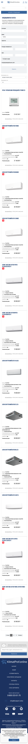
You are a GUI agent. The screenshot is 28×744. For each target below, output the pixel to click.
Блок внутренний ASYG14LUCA (10, 361)
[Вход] (24, 2)
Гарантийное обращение (14, 677)
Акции (14, 670)
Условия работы (14, 673)
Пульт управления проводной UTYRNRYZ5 (13, 90)
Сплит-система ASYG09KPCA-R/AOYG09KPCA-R (10, 313)
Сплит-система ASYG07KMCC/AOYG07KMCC (13, 587)
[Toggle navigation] (2, 2)
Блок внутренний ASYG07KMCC (10, 126)
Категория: (4, 28)
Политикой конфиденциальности (16, 734)
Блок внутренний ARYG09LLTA (10, 450)
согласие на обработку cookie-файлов (13, 733)
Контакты (14, 680)
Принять (14, 740)
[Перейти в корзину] (26, 2)
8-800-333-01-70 (14, 695)
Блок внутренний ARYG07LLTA (10, 404)
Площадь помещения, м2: (7, 46)
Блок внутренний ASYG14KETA (10, 495)
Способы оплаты (14, 684)
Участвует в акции (6, 58)
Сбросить (14, 69)
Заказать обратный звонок (14, 692)
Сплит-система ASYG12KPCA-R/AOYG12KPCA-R (10, 539)
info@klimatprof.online (16, 701)
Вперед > (20, 635)
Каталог (14, 666)
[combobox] (14, 31)
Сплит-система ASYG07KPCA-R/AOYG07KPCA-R (10, 265)
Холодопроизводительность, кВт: (8, 62)
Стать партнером (14, 688)
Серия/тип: (4, 40)
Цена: (3, 52)
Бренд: (3, 34)
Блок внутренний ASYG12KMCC (10, 218)
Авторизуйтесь (8, 118)
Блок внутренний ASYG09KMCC (10, 172)
